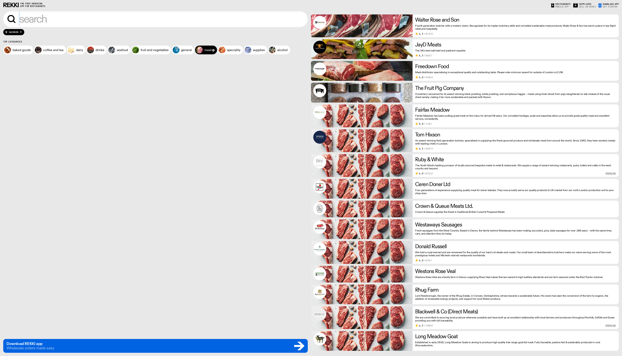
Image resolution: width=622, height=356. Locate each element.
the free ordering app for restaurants (32, 5)
